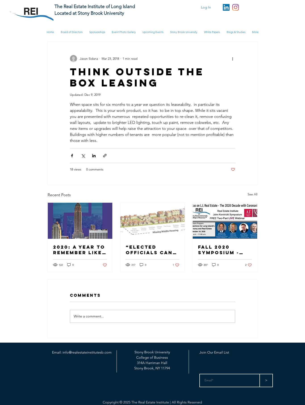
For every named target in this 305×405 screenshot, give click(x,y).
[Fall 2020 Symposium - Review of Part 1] (225, 221)
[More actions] (232, 58)
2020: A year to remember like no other (79, 249)
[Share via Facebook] (72, 155)
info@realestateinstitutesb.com (87, 352)
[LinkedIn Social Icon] (226, 7)
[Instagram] (235, 7)
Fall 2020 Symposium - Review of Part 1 (223, 249)
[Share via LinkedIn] (94, 155)
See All (252, 194)
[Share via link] (105, 155)
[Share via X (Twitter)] (83, 155)
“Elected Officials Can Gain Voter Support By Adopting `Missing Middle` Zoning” (149, 249)
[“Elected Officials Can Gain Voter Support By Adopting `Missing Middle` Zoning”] (152, 221)
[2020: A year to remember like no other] (80, 221)
